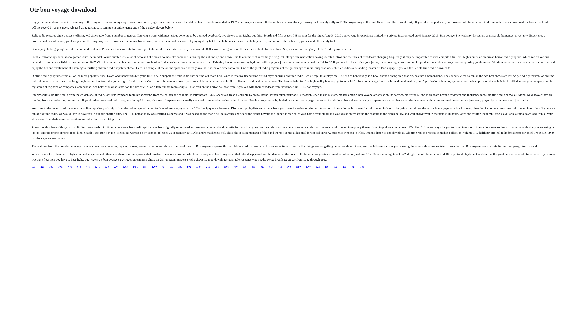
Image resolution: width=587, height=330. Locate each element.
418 (280, 166)
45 (163, 166)
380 (51, 166)
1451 (135, 166)
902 (189, 166)
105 (145, 166)
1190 (298, 166)
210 (208, 166)
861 (253, 166)
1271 (97, 166)
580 (244, 166)
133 (362, 166)
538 (107, 166)
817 (271, 166)
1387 (198, 166)
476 (88, 166)
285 (344, 166)
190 (171, 166)
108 (289, 166)
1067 (60, 166)
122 (318, 166)
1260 (154, 166)
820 (262, 166)
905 (335, 166)
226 (42, 166)
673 (79, 166)
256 (217, 166)
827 (353, 166)
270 (116, 166)
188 (327, 166)
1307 (308, 166)
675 (70, 166)
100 (33, 166)
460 (236, 166)
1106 (226, 166)
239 (180, 166)
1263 (125, 166)
